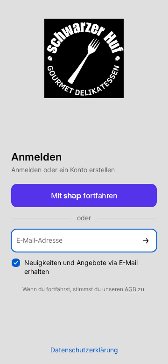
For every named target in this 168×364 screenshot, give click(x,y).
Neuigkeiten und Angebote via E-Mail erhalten (81, 267)
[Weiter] (146, 240)
